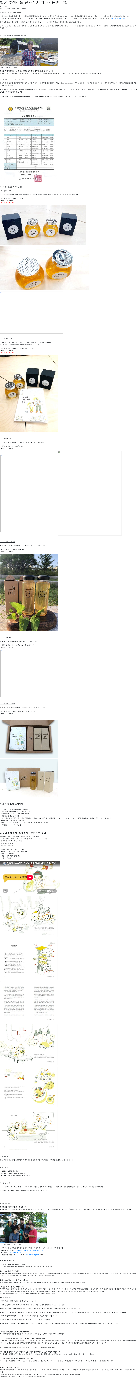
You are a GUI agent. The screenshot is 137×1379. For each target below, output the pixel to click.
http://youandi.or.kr (16, 1252)
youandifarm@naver (33, 1255)
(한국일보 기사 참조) (118, 18)
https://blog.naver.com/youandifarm (30, 1250)
